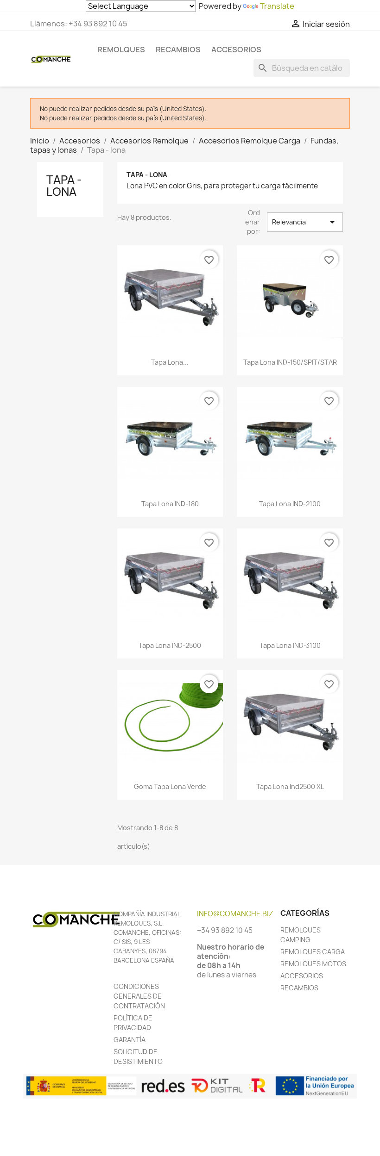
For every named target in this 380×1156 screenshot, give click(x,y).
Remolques (121, 49)
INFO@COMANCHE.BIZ (235, 914)
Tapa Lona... (170, 362)
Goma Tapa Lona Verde (170, 786)
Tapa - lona (64, 185)
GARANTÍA (130, 1039)
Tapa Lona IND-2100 (290, 503)
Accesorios (236, 49)
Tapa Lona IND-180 (170, 503)
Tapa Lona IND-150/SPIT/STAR (290, 362)
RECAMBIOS (299, 987)
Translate (277, 6)
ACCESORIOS (301, 975)
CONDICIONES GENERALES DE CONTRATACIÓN (139, 996)
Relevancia (305, 222)
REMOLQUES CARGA (312, 951)
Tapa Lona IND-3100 (290, 645)
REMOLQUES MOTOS (313, 963)
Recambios (178, 49)
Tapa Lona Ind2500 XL (290, 786)
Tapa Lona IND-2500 (170, 645)
